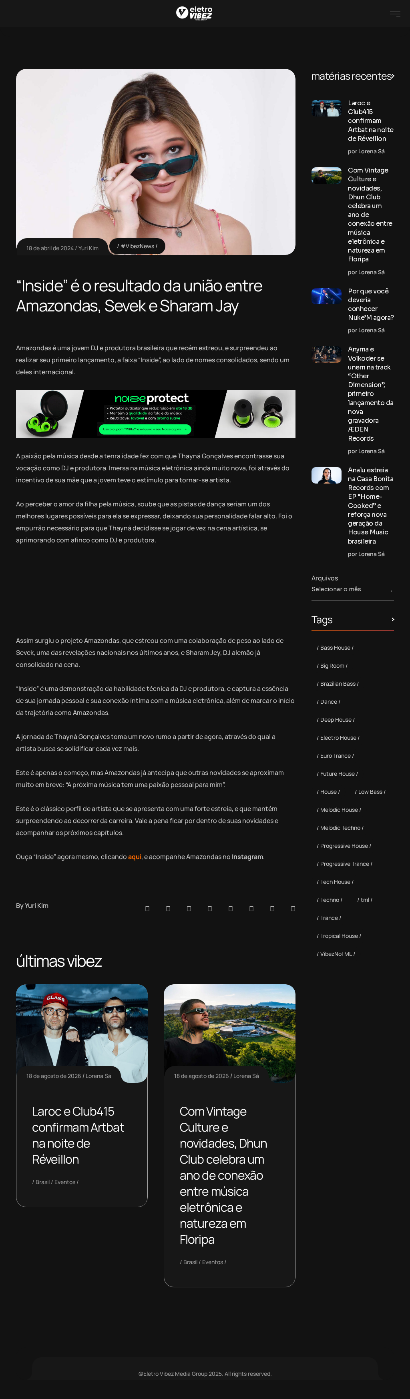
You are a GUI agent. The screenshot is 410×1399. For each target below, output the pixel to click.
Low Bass (370, 791)
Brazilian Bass (338, 683)
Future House (337, 773)
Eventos (64, 1182)
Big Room (332, 665)
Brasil (43, 1182)
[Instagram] (230, 908)
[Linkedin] (209, 908)
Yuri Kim (88, 248)
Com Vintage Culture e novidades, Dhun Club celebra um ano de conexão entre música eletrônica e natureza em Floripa (223, 1175)
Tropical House (339, 935)
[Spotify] (168, 908)
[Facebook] (189, 908)
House (328, 791)
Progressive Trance (344, 863)
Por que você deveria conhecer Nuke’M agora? (371, 304)
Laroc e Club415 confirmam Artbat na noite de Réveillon (78, 1135)
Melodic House (339, 809)
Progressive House (344, 845)
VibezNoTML (336, 953)
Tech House (335, 881)
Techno (329, 899)
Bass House (335, 647)
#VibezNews (137, 246)
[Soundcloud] (147, 908)
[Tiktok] (251, 908)
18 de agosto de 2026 (53, 1076)
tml (365, 899)
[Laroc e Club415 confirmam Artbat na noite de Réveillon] (327, 108)
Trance (329, 917)
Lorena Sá (98, 1076)
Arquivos (325, 578)
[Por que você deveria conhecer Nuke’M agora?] (327, 296)
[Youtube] (293, 908)
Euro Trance (335, 755)
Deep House (336, 719)
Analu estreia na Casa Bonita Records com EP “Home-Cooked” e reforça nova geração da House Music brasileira (370, 506)
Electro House (338, 737)
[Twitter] (272, 908)
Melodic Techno (340, 827)
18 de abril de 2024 (50, 248)
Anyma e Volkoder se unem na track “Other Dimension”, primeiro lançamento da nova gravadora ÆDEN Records (371, 393)
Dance (328, 701)
